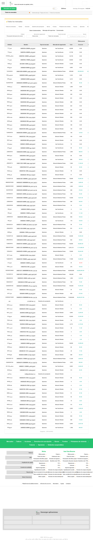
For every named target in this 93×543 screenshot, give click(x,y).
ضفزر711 (10, 60)
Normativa (55, 484)
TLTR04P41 (9, 251)
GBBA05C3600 (9, 247)
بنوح (10, 301)
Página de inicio (44, 13)
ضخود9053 (9, 110)
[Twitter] (8, 535)
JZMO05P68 (9, 205)
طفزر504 (10, 221)
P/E (59, 463)
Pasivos (58, 454)
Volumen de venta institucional (54, 476)
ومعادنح (9, 374)
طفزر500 (10, 209)
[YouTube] (24, 535)
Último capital (41, 476)
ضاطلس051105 (9, 366)
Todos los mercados (55, 13)
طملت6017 (9, 255)
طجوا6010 (9, 355)
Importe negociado (40, 468)
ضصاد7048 (9, 171)
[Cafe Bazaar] (46, 518)
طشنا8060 (9, 420)
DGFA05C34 (10, 224)
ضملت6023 (9, 404)
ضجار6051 (9, 351)
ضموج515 (9, 316)
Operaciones (42, 463)
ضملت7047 (9, 397)
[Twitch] (32, 535)
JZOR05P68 (10, 201)
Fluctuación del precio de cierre (40, 461)
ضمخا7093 (9, 87)
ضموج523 (9, 427)
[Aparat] (28, 535)
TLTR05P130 (9, 198)
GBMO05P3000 (9, 182)
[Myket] (75, 518)
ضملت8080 (9, 393)
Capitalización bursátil (39, 470)
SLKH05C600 (9, 190)
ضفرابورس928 (9, 75)
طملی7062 (9, 167)
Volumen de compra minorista (54, 470)
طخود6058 (9, 121)
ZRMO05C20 (9, 278)
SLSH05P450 (9, 83)
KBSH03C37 (10, 282)
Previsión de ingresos (54, 459)
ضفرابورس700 (9, 408)
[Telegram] (36, 535)
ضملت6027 (9, 309)
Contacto (68, 484)
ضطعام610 (9, 144)
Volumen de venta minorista (54, 474)
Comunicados (59, 30)
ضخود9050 (9, 102)
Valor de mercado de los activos (40, 472)
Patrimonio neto (56, 456)
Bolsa (44, 451)
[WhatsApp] (88, 535)
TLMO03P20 (10, 133)
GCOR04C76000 (10, 297)
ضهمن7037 (9, 129)
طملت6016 (9, 339)
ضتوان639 (9, 79)
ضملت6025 (9, 305)
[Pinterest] (20, 535)
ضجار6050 (9, 347)
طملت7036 (9, 332)
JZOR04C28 (10, 217)
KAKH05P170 (9, 358)
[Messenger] (76, 535)
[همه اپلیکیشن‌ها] (46, 527)
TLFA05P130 (9, 178)
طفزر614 (10, 263)
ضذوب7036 (9, 267)
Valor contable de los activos (40, 474)
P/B (59, 465)
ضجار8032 (9, 416)
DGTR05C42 (10, 194)
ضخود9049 (9, 94)
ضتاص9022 (9, 324)
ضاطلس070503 (9, 56)
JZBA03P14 (10, 163)
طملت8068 (9, 412)
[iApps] (75, 522)
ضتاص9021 (9, 313)
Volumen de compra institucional (54, 472)
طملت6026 (9, 117)
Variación (80, 45)
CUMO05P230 (9, 362)
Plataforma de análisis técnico (30, 484)
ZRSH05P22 (10, 240)
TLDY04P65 (10, 71)
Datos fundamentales (35, 31)
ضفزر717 (10, 48)
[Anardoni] (46, 522)
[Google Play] (18, 518)
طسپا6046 (9, 175)
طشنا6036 (9, 385)
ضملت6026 (9, 290)
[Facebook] (4, 535)
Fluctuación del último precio (40, 459)
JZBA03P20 (10, 228)
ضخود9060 (9, 155)
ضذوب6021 (9, 328)
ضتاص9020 (9, 424)
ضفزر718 (10, 52)
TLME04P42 (10, 244)
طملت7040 (9, 320)
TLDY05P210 (9, 274)
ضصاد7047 (9, 136)
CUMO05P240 (9, 286)
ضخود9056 (9, 125)
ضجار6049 (9, 370)
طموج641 (9, 148)
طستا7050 (9, 336)
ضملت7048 (9, 389)
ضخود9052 (9, 98)
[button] (64, 8)
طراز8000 (9, 232)
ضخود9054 (9, 113)
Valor (71, 45)
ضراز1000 (9, 64)
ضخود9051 (9, 106)
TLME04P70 (10, 259)
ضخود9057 (9, 140)
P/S (59, 468)
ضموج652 (9, 67)
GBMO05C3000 (9, 186)
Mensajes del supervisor (49, 30)
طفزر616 (10, 159)
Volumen (43, 465)
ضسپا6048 (9, 401)
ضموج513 (9, 343)
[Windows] (18, 522)
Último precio (42, 454)
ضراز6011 (9, 293)
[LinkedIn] (12, 535)
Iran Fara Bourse (69, 451)
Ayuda (62, 484)
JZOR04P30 (10, 152)
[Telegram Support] (72, 535)
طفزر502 (10, 213)
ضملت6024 (9, 378)
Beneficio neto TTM (55, 461)
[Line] (84, 535)
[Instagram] (16, 535)
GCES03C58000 (10, 270)
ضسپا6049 (9, 381)
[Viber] (80, 535)
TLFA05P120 (9, 236)
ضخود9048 (9, 90)
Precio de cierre (41, 456)
